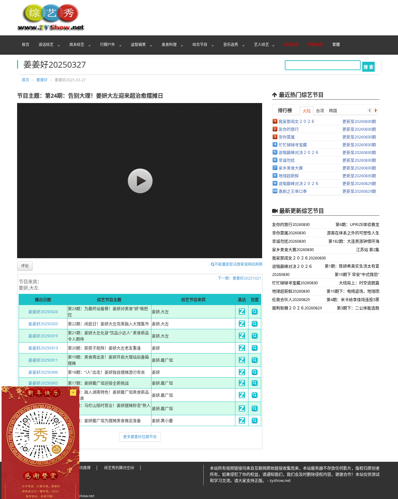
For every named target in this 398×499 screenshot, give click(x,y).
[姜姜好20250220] (242, 422)
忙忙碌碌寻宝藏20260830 (295, 282)
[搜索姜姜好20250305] (255, 384)
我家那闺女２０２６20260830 (299, 258)
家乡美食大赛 (291, 168)
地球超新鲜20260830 (291, 291)
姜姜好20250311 (43, 360)
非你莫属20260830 (289, 233)
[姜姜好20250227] (242, 396)
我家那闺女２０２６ (297, 121)
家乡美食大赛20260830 (293, 249)
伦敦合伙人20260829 (291, 299)
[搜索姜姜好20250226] (255, 410)
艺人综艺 (261, 44)
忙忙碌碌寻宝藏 (293, 144)
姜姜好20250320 (43, 323)
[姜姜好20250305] (242, 384)
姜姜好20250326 (43, 311)
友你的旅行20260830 (291, 224)
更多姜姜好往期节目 (140, 436)
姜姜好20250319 (43, 336)
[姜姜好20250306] (242, 373)
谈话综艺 (46, 44)
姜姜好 (42, 80)
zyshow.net (84, 495)
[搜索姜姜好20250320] (255, 325)
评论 (25, 265)
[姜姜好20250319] (242, 337)
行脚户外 (108, 44)
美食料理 (170, 44)
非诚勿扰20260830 (289, 241)
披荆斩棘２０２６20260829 (297, 308)
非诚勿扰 (287, 160)
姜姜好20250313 (43, 348)
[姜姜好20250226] (242, 410)
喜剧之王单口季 (293, 191)
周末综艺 (77, 44)
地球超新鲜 (289, 175)
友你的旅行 (289, 129)
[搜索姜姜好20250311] (255, 361)
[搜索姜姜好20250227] (255, 396)
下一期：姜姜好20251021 (239, 278)
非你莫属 (287, 137)
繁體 (336, 44)
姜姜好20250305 (43, 383)
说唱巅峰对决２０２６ (299, 152)
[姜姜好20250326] (242, 313)
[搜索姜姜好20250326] (255, 313)
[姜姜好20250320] (242, 325)
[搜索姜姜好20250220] (255, 422)
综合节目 (200, 44)
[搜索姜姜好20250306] (255, 373)
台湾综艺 (291, 44)
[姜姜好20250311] (242, 361)
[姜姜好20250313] (242, 349)
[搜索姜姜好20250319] (255, 337)
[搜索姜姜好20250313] (255, 349)
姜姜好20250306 (43, 372)
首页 (25, 44)
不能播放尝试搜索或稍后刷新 (238, 264)
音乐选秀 (231, 44)
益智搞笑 (139, 44)
